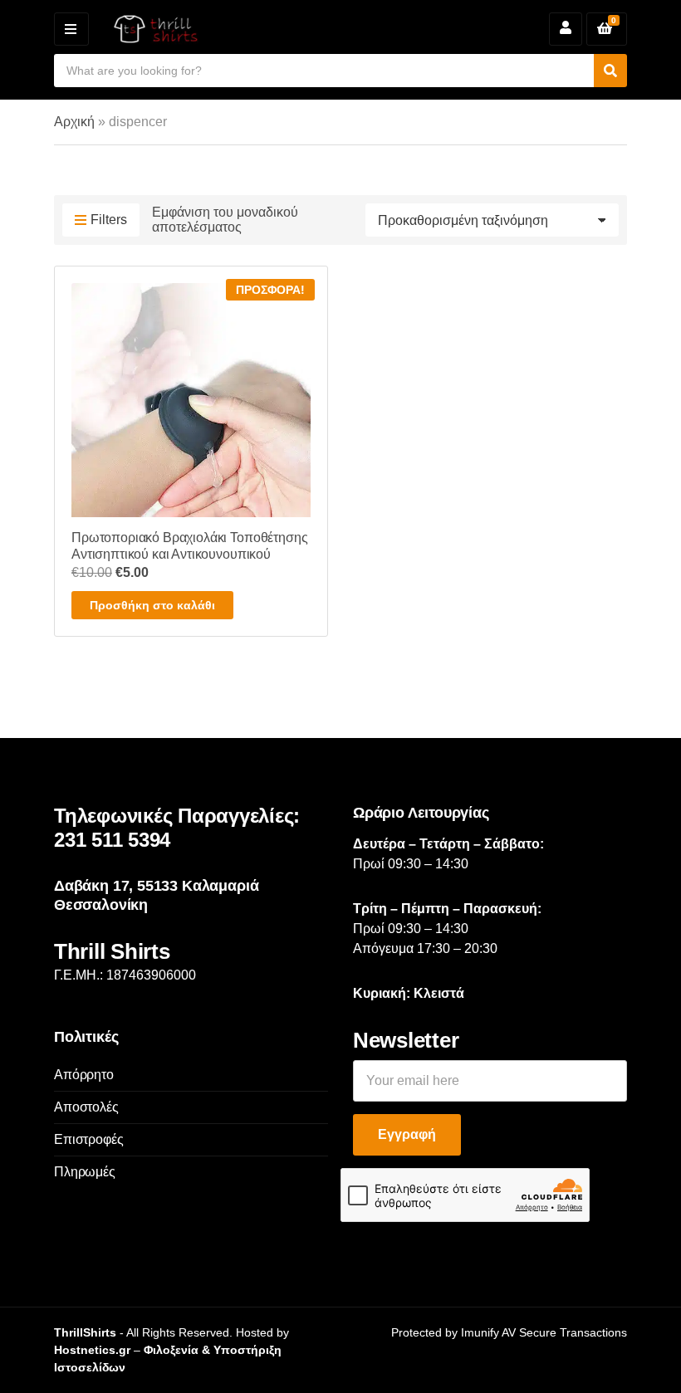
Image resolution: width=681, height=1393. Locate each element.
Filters (109, 220)
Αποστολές (86, 1107)
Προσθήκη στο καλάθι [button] (152, 605)
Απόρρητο (84, 1075)
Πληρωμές (84, 1172)
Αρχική (74, 122)
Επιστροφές (88, 1139)
